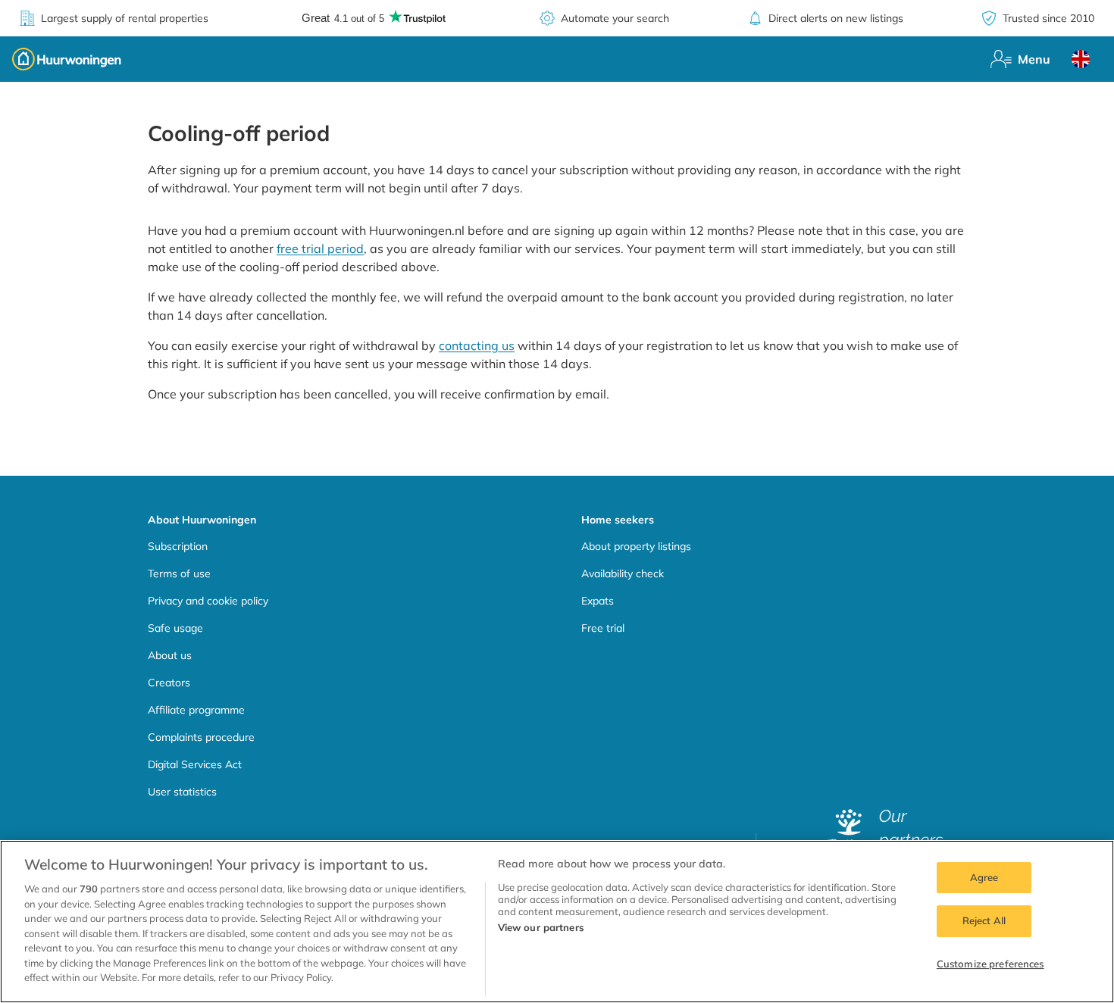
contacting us (477, 345)
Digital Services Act (195, 764)
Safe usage (175, 628)
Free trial (602, 628)
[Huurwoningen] (66, 59)
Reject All (984, 920)
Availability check (622, 573)
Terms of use (179, 573)
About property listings (636, 546)
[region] (557, 921)
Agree (984, 877)
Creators (169, 682)
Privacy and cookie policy (208, 601)
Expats (597, 601)
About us (170, 655)
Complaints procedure (201, 737)
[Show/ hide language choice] (1080, 59)
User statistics (182, 791)
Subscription (178, 546)
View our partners (541, 927)
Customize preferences (990, 964)
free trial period (320, 248)
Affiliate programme (196, 710)
